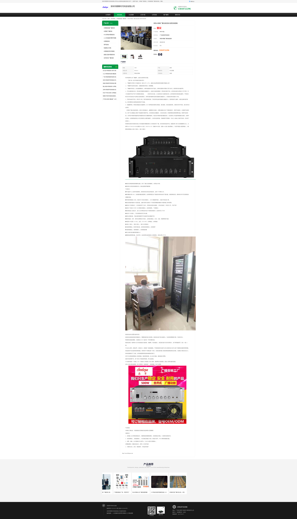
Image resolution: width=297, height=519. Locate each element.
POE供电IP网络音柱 (109, 34)
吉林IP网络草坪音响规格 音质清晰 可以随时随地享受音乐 (110, 89)
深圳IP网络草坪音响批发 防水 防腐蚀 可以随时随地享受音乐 (110, 80)
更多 (116, 66)
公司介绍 (142, 14)
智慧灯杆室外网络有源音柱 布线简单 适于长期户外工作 (110, 96)
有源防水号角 (107, 48)
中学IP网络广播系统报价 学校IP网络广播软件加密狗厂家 (190, 492)
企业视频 (131, 14)
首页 (109, 18)
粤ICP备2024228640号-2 (122, 508)
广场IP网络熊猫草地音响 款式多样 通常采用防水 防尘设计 (110, 77)
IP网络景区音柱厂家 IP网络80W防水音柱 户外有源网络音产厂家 (155, 492)
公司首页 (107, 14)
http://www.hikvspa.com (127, 453)
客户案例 (166, 14)
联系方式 (177, 14)
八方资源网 (115, 513)
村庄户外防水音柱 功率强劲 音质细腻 (110, 92)
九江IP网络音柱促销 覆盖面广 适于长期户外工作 (110, 73)
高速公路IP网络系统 (109, 54)
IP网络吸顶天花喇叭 (109, 51)
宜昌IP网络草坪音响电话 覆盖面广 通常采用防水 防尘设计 (110, 83)
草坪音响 (106, 44)
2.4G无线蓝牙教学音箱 (110, 38)
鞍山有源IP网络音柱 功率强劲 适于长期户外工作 (110, 86)
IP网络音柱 (107, 41)
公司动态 (154, 14)
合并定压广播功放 (109, 58)
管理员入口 (125, 513)
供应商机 (119, 14)
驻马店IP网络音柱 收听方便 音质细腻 (110, 70)
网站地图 (131, 513)
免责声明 (120, 513)
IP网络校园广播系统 (121, 18)
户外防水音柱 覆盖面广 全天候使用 (110, 99)
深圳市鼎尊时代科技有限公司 (113, 511)
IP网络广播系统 (108, 31)
